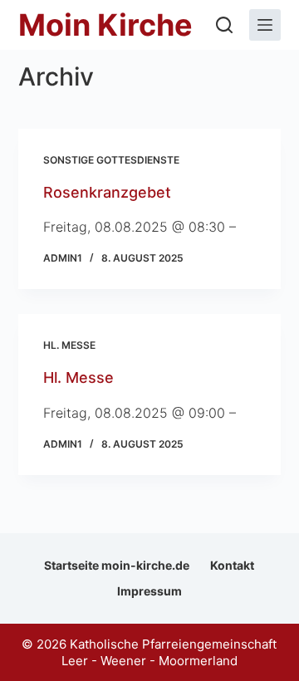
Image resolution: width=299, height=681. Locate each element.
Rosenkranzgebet (107, 192)
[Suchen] (224, 25)
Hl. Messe (69, 345)
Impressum (149, 591)
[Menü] (265, 25)
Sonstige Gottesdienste (111, 160)
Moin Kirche (105, 25)
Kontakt (232, 565)
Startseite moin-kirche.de (116, 565)
